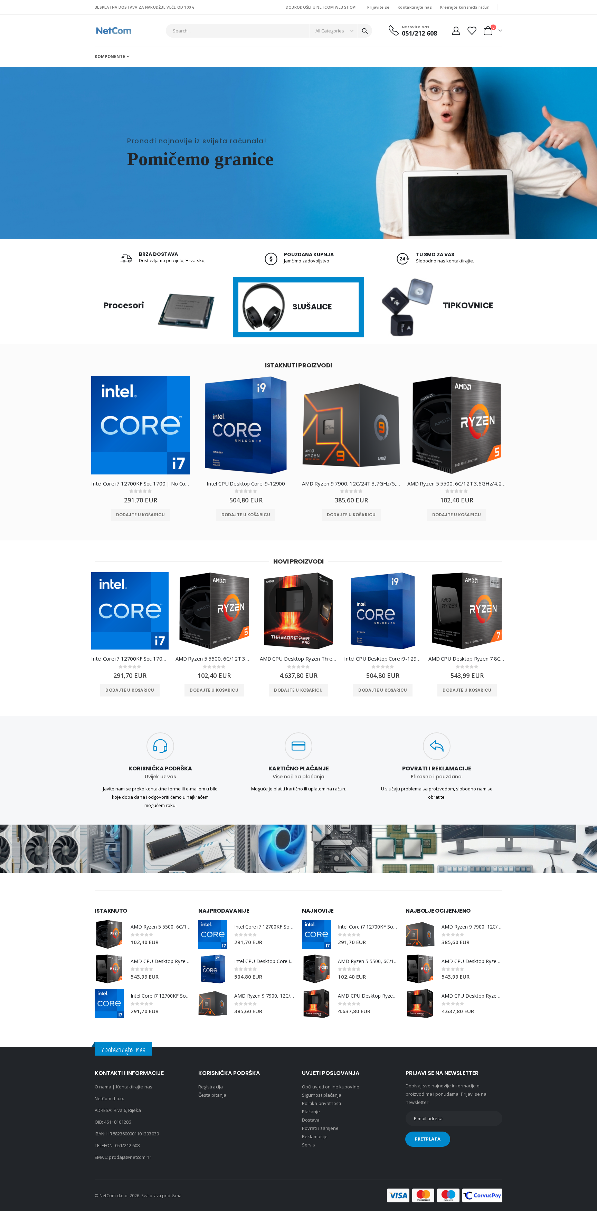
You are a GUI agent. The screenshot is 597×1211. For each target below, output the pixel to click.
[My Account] (456, 31)
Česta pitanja (212, 1095)
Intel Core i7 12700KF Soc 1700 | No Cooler (140, 483)
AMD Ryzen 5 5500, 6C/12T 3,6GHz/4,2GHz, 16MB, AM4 (456, 483)
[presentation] (79, 430)
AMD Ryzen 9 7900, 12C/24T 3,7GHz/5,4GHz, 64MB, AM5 (351, 483)
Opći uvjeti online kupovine (330, 1087)
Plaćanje (311, 1111)
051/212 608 (127, 1145)
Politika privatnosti (321, 1103)
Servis (308, 1145)
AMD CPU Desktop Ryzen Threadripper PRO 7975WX (298, 658)
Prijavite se (378, 7)
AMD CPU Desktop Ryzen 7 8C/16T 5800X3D (467, 658)
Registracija (210, 1087)
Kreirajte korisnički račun (465, 7)
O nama (103, 1087)
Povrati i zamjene (320, 1128)
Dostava (311, 1120)
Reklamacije (315, 1136)
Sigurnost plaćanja (321, 1095)
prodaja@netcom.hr (130, 1157)
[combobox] (269, 31)
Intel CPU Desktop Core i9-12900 (246, 483)
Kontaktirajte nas (415, 7)
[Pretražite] (364, 31)
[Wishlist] (471, 31)
